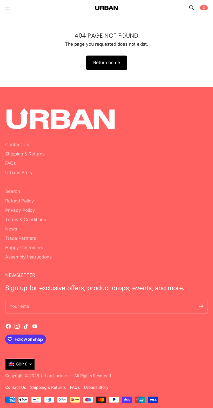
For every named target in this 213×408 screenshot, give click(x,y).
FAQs (10, 163)
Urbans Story (19, 172)
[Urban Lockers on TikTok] (26, 326)
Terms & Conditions (25, 219)
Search (12, 191)
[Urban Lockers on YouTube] (35, 326)
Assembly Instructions (28, 257)
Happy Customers (24, 247)
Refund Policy (19, 200)
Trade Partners (20, 238)
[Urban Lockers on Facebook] (8, 326)
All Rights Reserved (92, 375)
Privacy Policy (20, 210)
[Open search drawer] (192, 8)
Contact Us (17, 144)
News (11, 229)
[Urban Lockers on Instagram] (17, 326)
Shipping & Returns (25, 154)
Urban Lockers (54, 375)
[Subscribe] (201, 306)
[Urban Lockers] (106, 7)
